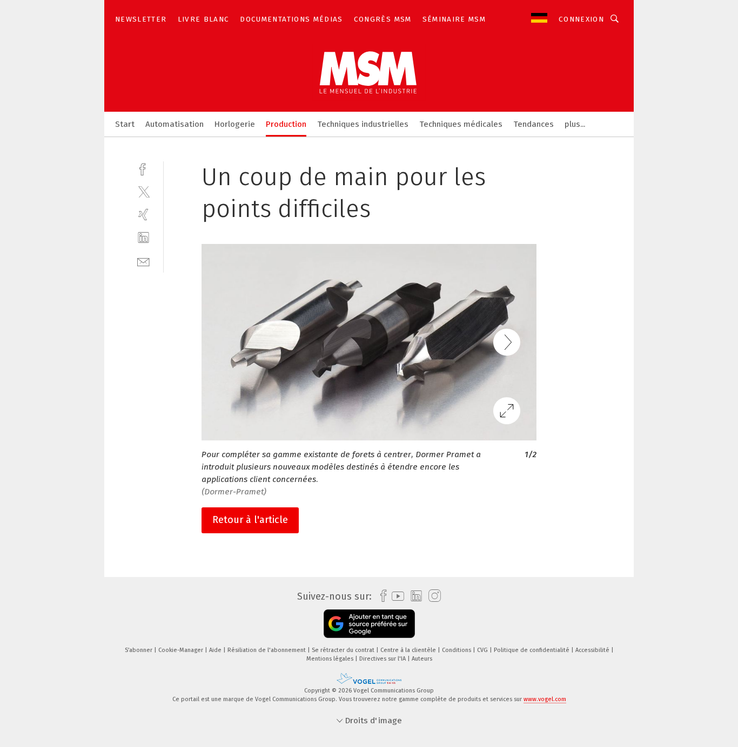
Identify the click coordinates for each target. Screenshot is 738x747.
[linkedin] (143, 238)
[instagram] (432, 596)
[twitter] (143, 191)
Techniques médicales (460, 124)
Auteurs (422, 658)
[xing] (143, 214)
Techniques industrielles (362, 124)
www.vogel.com (545, 699)
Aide (216, 650)
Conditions (457, 650)
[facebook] (143, 168)
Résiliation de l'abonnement (267, 650)
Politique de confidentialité (532, 650)
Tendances (533, 124)
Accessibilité (593, 650)
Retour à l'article (250, 520)
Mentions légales (330, 658)
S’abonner (139, 650)
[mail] (143, 261)
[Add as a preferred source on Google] (369, 623)
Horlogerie (234, 124)
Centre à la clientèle (409, 650)
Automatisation (174, 124)
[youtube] (395, 596)
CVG (483, 650)
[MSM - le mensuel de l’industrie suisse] (125, 123)
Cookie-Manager (181, 650)
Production (286, 124)
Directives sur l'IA (383, 658)
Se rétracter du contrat (344, 650)
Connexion (581, 19)
